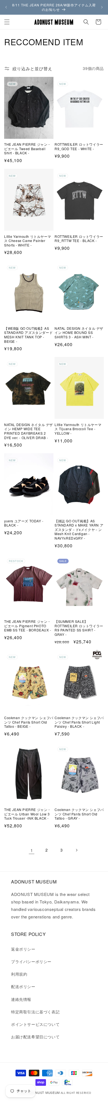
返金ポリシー (23, 949)
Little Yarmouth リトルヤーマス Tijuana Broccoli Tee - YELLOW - (78, 428)
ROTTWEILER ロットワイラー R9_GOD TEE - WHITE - (79, 146)
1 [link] (31, 850)
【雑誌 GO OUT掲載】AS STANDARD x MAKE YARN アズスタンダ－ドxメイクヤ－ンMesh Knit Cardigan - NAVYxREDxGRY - (79, 529)
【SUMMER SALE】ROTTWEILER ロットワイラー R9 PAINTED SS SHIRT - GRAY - (79, 627)
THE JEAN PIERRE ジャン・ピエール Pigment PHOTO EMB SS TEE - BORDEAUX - (27, 625)
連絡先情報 (21, 999)
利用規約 (19, 974)
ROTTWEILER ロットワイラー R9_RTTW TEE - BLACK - (79, 238)
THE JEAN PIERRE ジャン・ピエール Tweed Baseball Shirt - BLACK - (27, 148)
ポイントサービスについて (35, 1024)
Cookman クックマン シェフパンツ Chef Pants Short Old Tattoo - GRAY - (79, 813)
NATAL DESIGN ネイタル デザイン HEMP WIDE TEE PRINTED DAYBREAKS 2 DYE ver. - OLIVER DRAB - (28, 431)
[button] (7, 22)
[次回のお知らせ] (102, 7)
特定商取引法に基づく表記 (35, 1011)
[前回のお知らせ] (6, 7)
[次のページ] (76, 850)
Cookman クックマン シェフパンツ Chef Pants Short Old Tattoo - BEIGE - (28, 722)
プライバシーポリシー (31, 961)
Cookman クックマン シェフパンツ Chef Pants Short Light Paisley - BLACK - (79, 722)
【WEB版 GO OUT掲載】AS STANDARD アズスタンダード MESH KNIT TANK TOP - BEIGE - (28, 334)
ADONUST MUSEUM (44, 1092)
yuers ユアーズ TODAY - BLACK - (23, 523)
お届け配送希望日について (35, 1036)
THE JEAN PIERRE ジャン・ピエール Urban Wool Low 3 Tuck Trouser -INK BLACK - (27, 813)
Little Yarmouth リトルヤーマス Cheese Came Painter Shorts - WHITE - (27, 240)
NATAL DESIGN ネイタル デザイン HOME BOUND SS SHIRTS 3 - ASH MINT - (79, 332)
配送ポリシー (23, 986)
